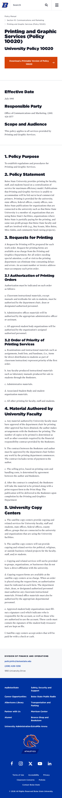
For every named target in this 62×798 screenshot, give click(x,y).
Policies (42, 780)
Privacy (46, 775)
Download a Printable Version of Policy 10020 (29, 62)
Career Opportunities (15, 696)
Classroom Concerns (25, 780)
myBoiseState (12, 687)
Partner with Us (12, 711)
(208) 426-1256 (13, 666)
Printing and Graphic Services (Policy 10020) (26, 24)
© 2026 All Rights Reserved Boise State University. (31, 791)
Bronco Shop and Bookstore (39, 719)
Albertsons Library (14, 702)
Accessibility (33, 775)
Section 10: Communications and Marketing (25, 20)
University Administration (18, 726)
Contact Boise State (31, 785)
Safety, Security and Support (41, 689)
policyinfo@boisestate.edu (18, 661)
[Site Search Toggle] (46, 5)
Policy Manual (10, 16)
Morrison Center (39, 711)
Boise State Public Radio (43, 696)
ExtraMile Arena (39, 726)
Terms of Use (18, 775)
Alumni (8, 717)
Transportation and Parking (40, 704)
